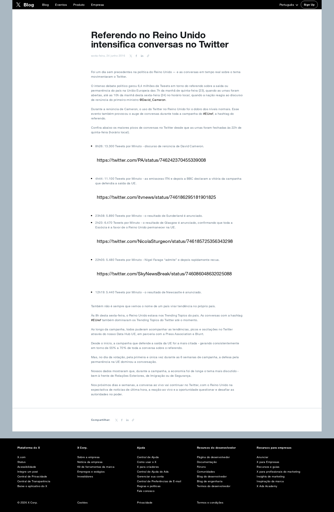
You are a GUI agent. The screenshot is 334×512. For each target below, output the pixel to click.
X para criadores (148, 467)
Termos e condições (210, 502)
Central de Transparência (33, 481)
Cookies (82, 502)
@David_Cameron (153, 100)
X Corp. (82, 447)
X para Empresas (268, 462)
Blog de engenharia (209, 481)
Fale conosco (145, 491)
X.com (21, 457)
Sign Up (309, 4)
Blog (45, 5)
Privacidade (144, 502)
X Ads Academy (267, 486)
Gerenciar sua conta (150, 476)
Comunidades (206, 471)
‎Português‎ (287, 5)
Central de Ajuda (148, 457)
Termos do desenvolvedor (213, 486)
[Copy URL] (147, 55)
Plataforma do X (28, 447)
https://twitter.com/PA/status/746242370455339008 (151, 160)
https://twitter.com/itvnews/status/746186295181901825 (156, 197)
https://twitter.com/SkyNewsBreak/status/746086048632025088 (164, 273)
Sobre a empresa (88, 457)
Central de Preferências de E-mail (159, 481)
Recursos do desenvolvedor (216, 447)
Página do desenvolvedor (213, 457)
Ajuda (141, 447)
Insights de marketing (271, 476)
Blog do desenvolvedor (212, 476)
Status (21, 462)
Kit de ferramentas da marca (96, 467)
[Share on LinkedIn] (141, 55)
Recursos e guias (268, 467)
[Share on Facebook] (136, 55)
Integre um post (27, 471)
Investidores (85, 476)
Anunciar (262, 457)
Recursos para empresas (274, 447)
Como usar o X (146, 462)
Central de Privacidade (32, 476)
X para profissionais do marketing (278, 471)
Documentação (207, 462)
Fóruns (201, 467)
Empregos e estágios (91, 471)
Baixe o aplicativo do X (32, 486)
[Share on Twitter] (131, 55)
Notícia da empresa (90, 462)
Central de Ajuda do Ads (153, 471)
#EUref (208, 114)
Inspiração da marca (270, 481)
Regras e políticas (148, 486)
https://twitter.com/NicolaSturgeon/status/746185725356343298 (165, 241)
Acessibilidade (26, 467)
